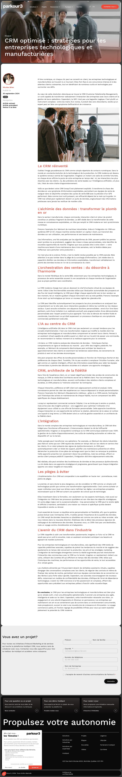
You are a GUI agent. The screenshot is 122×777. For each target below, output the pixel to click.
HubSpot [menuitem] (65, 753)
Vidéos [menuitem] (83, 749)
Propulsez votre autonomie (59, 722)
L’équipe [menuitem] (103, 740)
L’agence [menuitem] (103, 736)
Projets (44, 7)
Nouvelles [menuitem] (85, 745)
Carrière (79, 7)
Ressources (54, 7)
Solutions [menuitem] (65, 736)
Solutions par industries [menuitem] (67, 741)
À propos (68, 7)
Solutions (33, 7)
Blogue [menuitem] (83, 740)
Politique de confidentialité (67, 773)
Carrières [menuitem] (103, 749)
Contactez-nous (109, 6)
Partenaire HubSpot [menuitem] (107, 745)
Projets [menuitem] (83, 736)
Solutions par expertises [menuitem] (67, 748)
